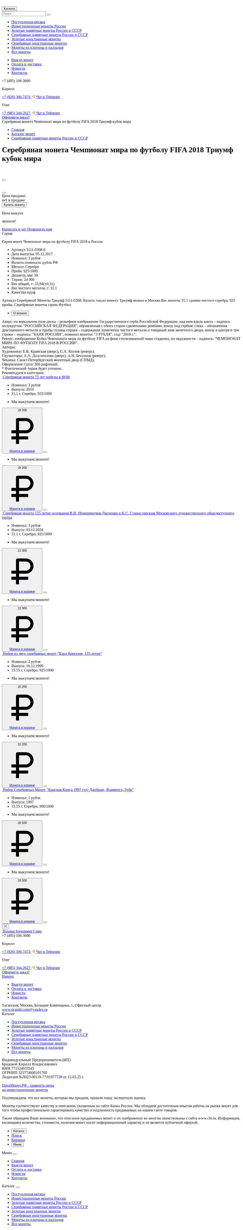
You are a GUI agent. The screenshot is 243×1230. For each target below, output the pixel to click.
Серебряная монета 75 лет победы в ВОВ (36, 377)
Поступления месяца (28, 22)
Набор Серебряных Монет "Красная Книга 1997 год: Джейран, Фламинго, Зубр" (68, 790)
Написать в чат (14, 229)
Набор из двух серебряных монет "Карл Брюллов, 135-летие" (52, 654)
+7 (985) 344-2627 (16, 113)
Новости (18, 68)
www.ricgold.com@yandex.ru (24, 1010)
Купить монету (14, 205)
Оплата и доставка (26, 64)
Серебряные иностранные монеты (39, 43)
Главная (17, 130)
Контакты (19, 73)
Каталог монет (23, 134)
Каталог (9, 8)
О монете (20, 313)
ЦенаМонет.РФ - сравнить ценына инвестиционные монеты (28, 1087)
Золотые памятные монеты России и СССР (46, 30)
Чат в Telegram (47, 97)
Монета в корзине (22, 451)
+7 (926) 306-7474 (16, 97)
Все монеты (21, 52)
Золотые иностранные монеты (36, 39)
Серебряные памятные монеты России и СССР (49, 35)
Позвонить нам (39, 229)
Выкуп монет (22, 60)
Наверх (8, 976)
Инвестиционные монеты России (38, 26)
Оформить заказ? (15, 117)
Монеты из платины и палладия (37, 48)
